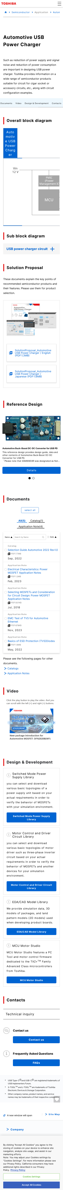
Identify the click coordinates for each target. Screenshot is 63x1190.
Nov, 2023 (15, 630)
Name (7, 537)
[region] (31, 1163)
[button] (59, 3)
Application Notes (18, 673)
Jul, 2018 (14, 607)
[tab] (10, 143)
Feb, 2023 (14, 581)
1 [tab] (29, 478)
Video (18, 103)
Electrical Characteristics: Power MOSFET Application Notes (27, 571)
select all (30, 510)
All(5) (22, 520)
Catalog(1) (36, 520)
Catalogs (12, 668)
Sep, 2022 (15, 558)
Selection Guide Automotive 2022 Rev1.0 (33, 549)
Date (52, 537)
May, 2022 (15, 649)
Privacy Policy (17, 1170)
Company (17, 1129)
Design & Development (37, 103)
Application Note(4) (31, 526)
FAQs (36, 1062)
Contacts (56, 103)
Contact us (36, 1039)
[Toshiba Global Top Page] (9, 3)
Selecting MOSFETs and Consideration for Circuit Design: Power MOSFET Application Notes (31, 596)
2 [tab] (33, 478)
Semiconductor (21, 12)
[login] (57, 1099)
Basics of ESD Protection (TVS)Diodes (31, 641)
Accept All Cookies (31, 1185)
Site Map (54, 1114)
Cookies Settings (31, 1176)
